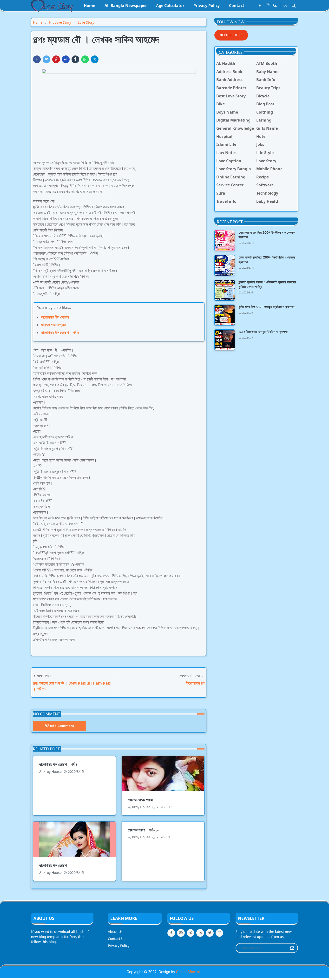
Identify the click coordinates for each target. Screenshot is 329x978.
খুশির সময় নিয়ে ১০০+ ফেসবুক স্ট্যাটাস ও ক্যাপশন (266, 307)
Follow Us (233, 35)
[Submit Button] (292, 948)
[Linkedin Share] (66, 59)
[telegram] (190, 933)
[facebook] (260, 5)
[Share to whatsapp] (85, 59)
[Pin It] (56, 59)
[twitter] (210, 933)
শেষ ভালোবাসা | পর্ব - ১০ (143, 830)
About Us (115, 931)
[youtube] (275, 5)
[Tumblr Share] (75, 59)
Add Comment (62, 725)
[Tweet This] (46, 59)
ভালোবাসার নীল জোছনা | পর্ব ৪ (60, 332)
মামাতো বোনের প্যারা (53, 324)
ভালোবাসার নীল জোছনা (55, 317)
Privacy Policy (118, 945)
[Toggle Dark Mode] (285, 5)
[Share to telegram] (95, 59)
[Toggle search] (293, 5)
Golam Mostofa (189, 972)
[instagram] (267, 5)
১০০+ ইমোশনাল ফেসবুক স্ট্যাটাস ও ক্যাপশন (263, 331)
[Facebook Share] (37, 59)
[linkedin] (200, 933)
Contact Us (116, 938)
